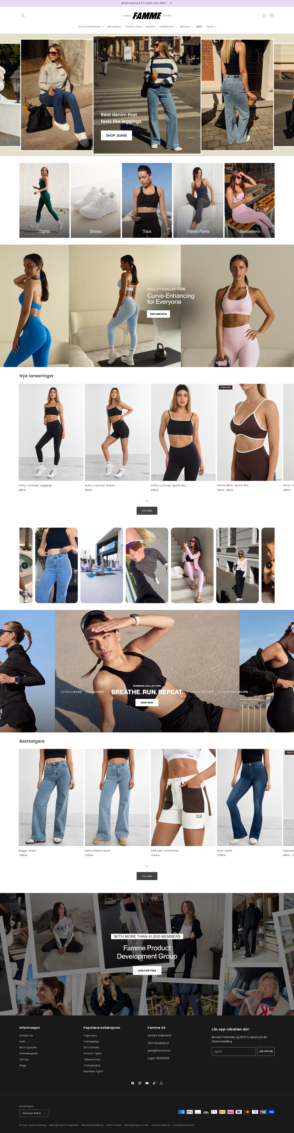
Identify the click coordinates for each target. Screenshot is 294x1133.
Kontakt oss (26, 1035)
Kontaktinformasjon (183, 1125)
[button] (23, 15)
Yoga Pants (90, 1035)
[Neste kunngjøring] (273, 3)
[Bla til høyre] (154, 501)
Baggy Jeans (27, 850)
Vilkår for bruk (114, 1125)
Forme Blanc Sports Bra (233, 485)
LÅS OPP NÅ (266, 1051)
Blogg (22, 1065)
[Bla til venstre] (139, 501)
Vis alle (147, 510)
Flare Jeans (225, 850)
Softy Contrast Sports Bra (168, 485)
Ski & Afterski (91, 1047)
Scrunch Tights (92, 1053)
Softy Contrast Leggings (35, 485)
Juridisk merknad (161, 1125)
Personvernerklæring (92, 1125)
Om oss (24, 1059)
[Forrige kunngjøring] (20, 3)
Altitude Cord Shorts (165, 850)
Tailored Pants (92, 1059)
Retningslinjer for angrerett (63, 1125)
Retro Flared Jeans (97, 850)
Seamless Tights (93, 1071)
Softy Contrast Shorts (100, 485)
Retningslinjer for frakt (136, 1125)
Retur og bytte (28, 1047)
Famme (32, 1125)
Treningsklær (91, 1041)
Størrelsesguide (28, 1053)
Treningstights (92, 1065)
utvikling (41, 1125)
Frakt (22, 1041)
